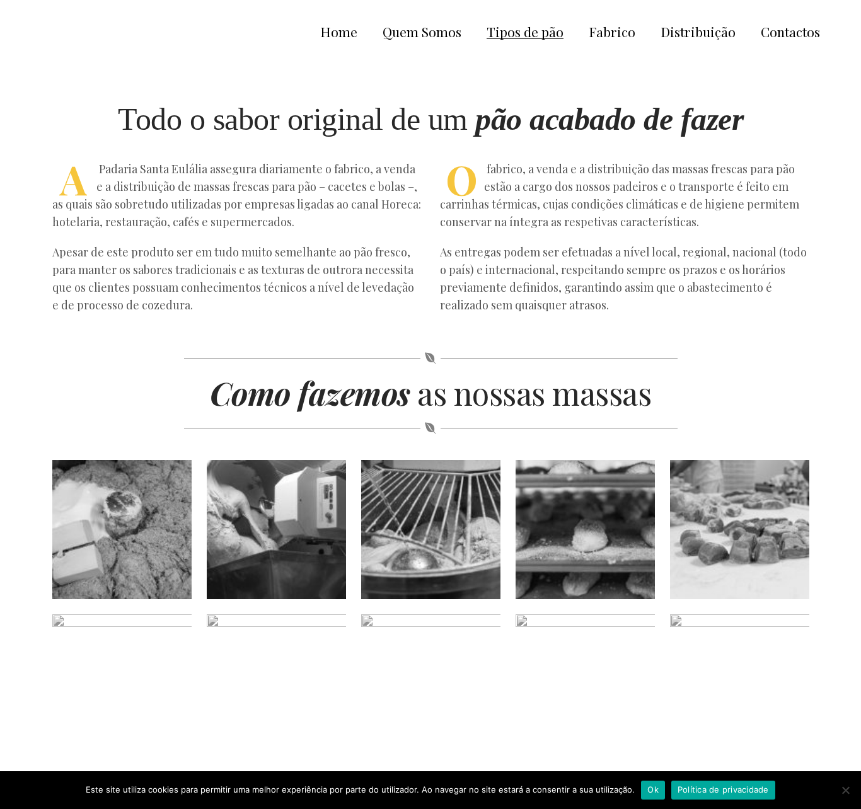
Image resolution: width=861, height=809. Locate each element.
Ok (653, 789)
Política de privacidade (723, 789)
